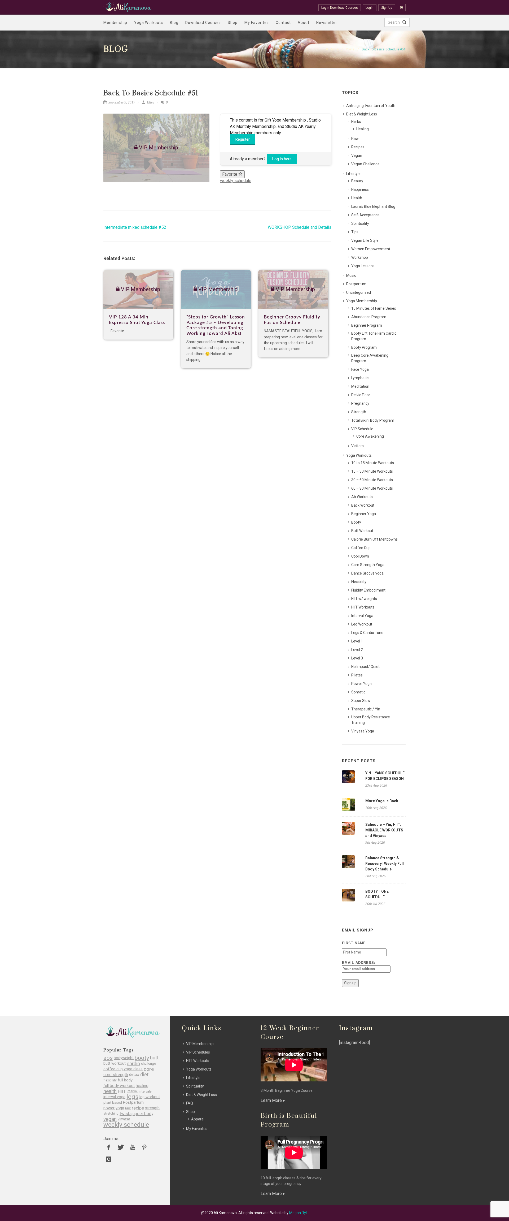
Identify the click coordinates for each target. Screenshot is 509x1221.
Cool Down (360, 556)
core (149, 1069)
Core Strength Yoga (367, 565)
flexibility (110, 1080)
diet (144, 1074)
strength (152, 1108)
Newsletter (326, 22)
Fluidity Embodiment (368, 590)
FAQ (189, 1103)
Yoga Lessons (363, 266)
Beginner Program (366, 325)
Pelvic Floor (360, 395)
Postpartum (356, 284)
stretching (111, 1113)
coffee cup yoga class (123, 1069)
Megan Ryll (298, 1213)
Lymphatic (359, 378)
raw (128, 1108)
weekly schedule (235, 180)
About (303, 22)
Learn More (272, 1100)
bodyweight (124, 1058)
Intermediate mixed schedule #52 (134, 227)
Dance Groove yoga (367, 573)
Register (242, 139)
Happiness (360, 189)
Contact (283, 22)
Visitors (357, 446)
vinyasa (124, 1119)
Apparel (197, 1119)
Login (370, 8)
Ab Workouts (362, 497)
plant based (112, 1102)
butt (154, 1058)
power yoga (113, 1108)
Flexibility (358, 582)
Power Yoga (361, 683)
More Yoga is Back (381, 801)
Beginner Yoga (363, 514)
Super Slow (360, 700)
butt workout (114, 1063)
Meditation (360, 386)
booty (142, 1058)
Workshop (359, 257)
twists (125, 1113)
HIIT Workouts (362, 607)
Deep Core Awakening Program (369, 358)
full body (125, 1080)
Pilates (357, 675)
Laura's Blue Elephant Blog (373, 206)
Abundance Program (368, 317)
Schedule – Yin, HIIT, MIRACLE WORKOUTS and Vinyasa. (384, 830)
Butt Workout (362, 531)
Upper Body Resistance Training (370, 720)
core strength (115, 1074)
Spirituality (360, 223)
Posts (350, 49)
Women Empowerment (370, 249)
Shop (233, 22)
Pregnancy (360, 403)
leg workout (149, 1097)
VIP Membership (200, 1044)
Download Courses (203, 22)
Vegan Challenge (365, 164)
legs (132, 1097)
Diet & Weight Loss (361, 114)
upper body (143, 1113)
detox (134, 1074)
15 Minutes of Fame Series (373, 308)
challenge (148, 1063)
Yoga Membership (361, 301)
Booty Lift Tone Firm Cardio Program (374, 336)
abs (108, 1058)
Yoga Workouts (148, 22)
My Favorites (256, 22)
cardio (133, 1063)
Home (334, 49)
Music (351, 275)
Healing (362, 129)
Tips (354, 232)
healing (142, 1086)
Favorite (230, 174)
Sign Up (386, 8)
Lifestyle (353, 173)
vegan (110, 1119)
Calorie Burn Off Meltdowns (374, 539)
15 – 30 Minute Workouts (372, 471)
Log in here (282, 159)
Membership (115, 22)
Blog (174, 22)
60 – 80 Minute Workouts (372, 488)
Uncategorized (358, 292)
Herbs (356, 121)
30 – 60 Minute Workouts (372, 480)
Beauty (357, 181)
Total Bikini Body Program (372, 420)
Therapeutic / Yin (365, 709)
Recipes (358, 147)
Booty (356, 522)
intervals (145, 1091)
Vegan (356, 155)
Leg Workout (361, 624)
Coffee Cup (361, 548)
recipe (138, 1108)
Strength (358, 412)
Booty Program (364, 347)
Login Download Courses (339, 8)
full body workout (119, 1086)
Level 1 (357, 641)
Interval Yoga (362, 616)
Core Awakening (370, 436)
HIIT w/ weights (364, 599)
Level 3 (357, 658)
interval (132, 1091)
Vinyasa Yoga (362, 731)
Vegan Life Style (365, 240)
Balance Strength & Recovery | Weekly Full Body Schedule (384, 863)
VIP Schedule (362, 429)
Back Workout (362, 505)
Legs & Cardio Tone (367, 633)
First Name (354, 943)
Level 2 (357, 650)
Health (356, 198)
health (110, 1091)
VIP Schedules (198, 1052)
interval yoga (114, 1097)
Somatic (358, 692)
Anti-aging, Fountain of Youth (370, 105)
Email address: (358, 963)
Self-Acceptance (365, 215)
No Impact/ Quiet (365, 667)
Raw (355, 138)
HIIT (122, 1091)
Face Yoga (360, 369)
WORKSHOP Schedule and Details (299, 227)
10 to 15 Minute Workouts (372, 463)
